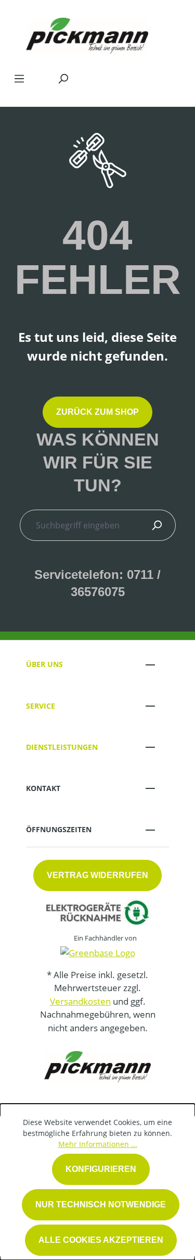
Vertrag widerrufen (97, 875)
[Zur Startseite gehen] (87, 33)
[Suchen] (63, 78)
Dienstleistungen (62, 747)
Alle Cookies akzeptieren (100, 1240)
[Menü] (19, 78)
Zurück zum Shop (97, 411)
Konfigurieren (101, 1169)
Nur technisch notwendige (100, 1204)
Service (40, 706)
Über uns (44, 664)
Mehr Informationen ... (97, 1144)
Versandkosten (80, 1001)
